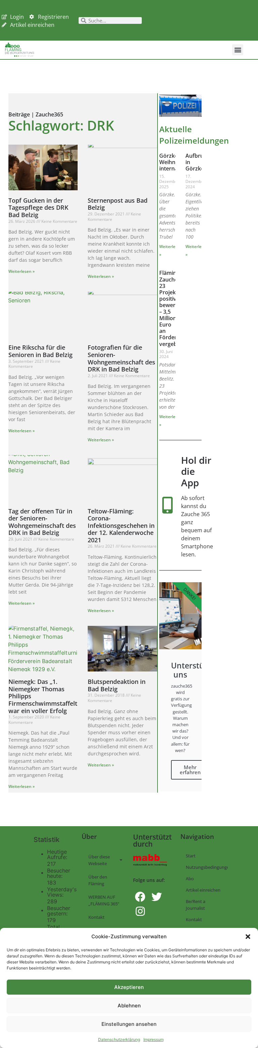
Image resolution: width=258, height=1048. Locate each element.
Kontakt (96, 917)
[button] (248, 936)
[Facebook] (140, 897)
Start (191, 856)
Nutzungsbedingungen (207, 867)
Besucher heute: (58, 873)
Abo (190, 879)
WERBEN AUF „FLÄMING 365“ (103, 900)
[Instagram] (140, 911)
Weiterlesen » (21, 271)
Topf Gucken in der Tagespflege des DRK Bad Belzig (38, 207)
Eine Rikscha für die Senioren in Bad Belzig (40, 351)
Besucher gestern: (58, 910)
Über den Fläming (97, 880)
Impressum (153, 1039)
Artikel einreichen (203, 890)
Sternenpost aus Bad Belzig (117, 204)
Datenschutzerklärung (119, 1039)
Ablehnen (129, 1005)
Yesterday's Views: (62, 892)
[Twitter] (156, 897)
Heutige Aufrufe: (58, 854)
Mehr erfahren (190, 770)
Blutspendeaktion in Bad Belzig (116, 685)
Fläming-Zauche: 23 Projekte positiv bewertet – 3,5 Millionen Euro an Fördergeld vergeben (173, 308)
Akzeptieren (129, 987)
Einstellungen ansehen (129, 1024)
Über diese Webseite (99, 860)
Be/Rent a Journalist (195, 904)
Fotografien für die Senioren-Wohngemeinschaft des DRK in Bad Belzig (121, 358)
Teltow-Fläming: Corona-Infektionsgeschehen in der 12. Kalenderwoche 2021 (121, 525)
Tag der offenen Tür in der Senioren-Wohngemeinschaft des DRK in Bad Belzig (42, 522)
